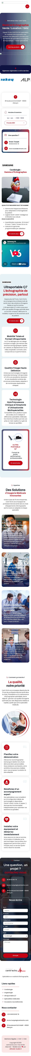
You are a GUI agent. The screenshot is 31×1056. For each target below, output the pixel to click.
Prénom (6, 914)
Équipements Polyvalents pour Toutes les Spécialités (14, 641)
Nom (4, 907)
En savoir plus (14, 234)
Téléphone (6, 920)
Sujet (4, 933)
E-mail (5, 926)
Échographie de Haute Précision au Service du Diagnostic (15, 528)
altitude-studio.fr (15, 1049)
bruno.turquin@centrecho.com (17, 1020)
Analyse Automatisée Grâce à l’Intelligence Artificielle (14, 608)
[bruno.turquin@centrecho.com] (4, 1020)
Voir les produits (14, 47)
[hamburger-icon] (27, 6)
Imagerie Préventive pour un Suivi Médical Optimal (14, 568)
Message (6, 939)
